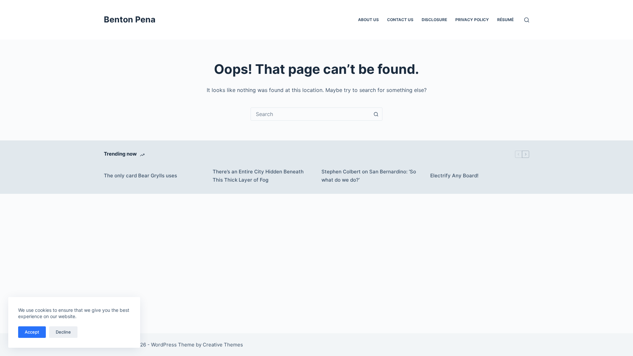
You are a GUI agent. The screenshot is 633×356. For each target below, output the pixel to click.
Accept (32, 332)
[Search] (526, 19)
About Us (368, 19)
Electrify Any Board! (454, 175)
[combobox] (310, 114)
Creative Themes (223, 344)
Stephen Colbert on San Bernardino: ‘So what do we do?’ (368, 175)
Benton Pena (130, 19)
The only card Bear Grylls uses (140, 175)
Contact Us (400, 19)
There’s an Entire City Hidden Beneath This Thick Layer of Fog (258, 175)
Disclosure (434, 19)
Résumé (505, 19)
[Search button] (376, 114)
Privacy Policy (472, 19)
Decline (63, 332)
